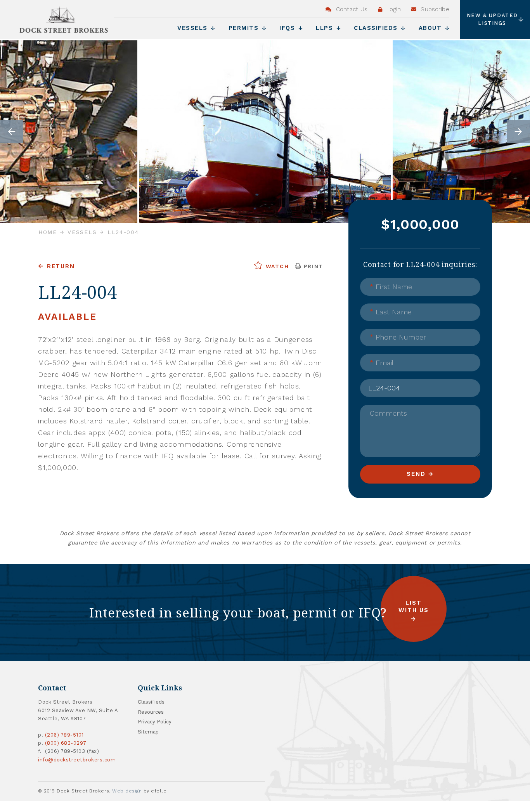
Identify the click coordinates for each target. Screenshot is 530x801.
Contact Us (350, 9)
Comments (388, 413)
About (431, 27)
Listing (379, 382)
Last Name (391, 312)
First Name (391, 287)
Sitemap (148, 732)
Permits (245, 27)
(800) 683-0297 (66, 743)
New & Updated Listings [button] (492, 19)
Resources (151, 712)
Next (518, 131)
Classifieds (377, 27)
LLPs (326, 27)
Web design (127, 791)
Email (381, 363)
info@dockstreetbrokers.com (77, 760)
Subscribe (434, 9)
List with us (413, 606)
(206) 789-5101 (64, 735)
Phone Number (398, 337)
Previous (11, 131)
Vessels (193, 27)
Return (61, 266)
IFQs (288, 27)
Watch (276, 266)
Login (393, 9)
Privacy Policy (154, 722)
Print (312, 266)
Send (416, 473)
